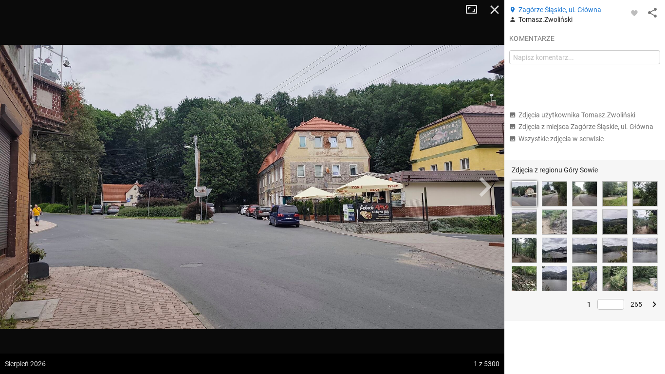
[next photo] (484, 187)
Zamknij (494, 9)
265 (636, 304)
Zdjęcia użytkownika (576, 115)
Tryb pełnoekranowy (475, 9)
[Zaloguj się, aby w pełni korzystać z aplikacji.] (634, 13)
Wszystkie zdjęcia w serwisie (561, 139)
